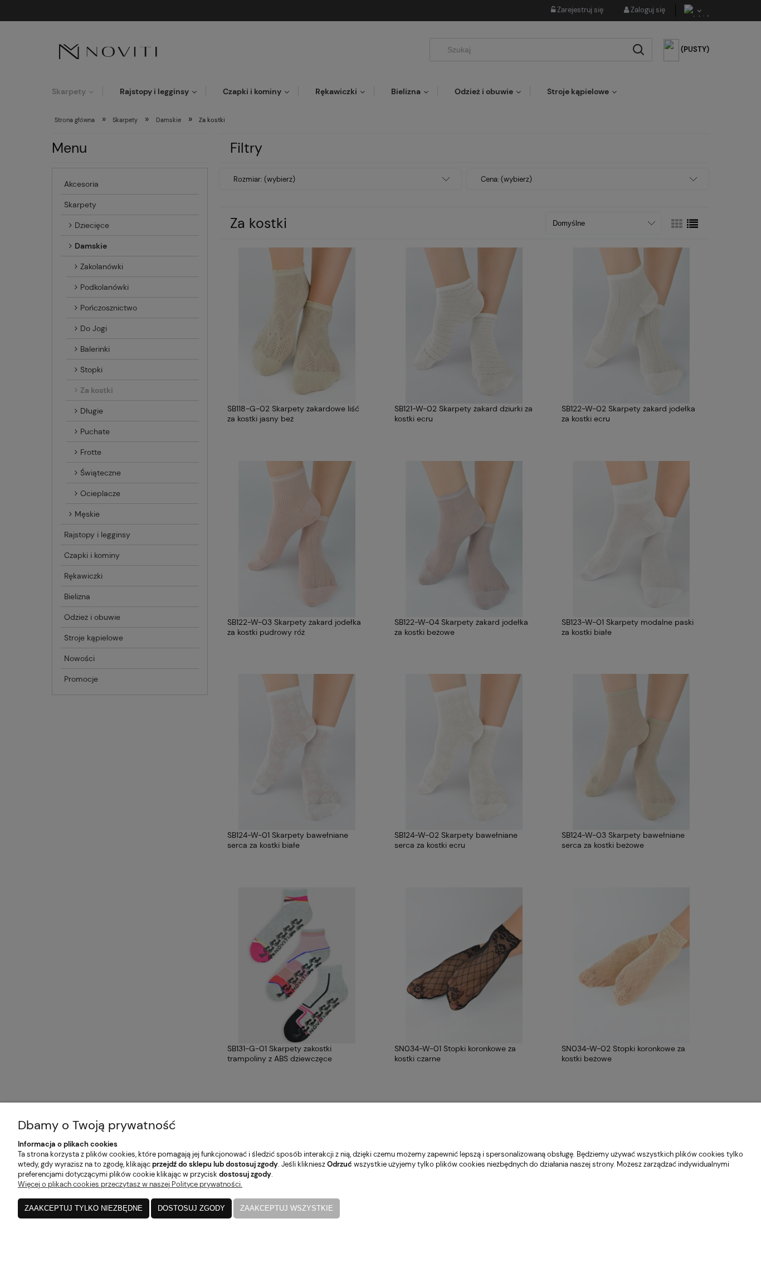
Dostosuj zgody (191, 1208)
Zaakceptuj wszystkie (286, 1208)
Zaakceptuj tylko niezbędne (84, 1208)
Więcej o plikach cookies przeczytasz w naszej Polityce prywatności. (130, 1184)
